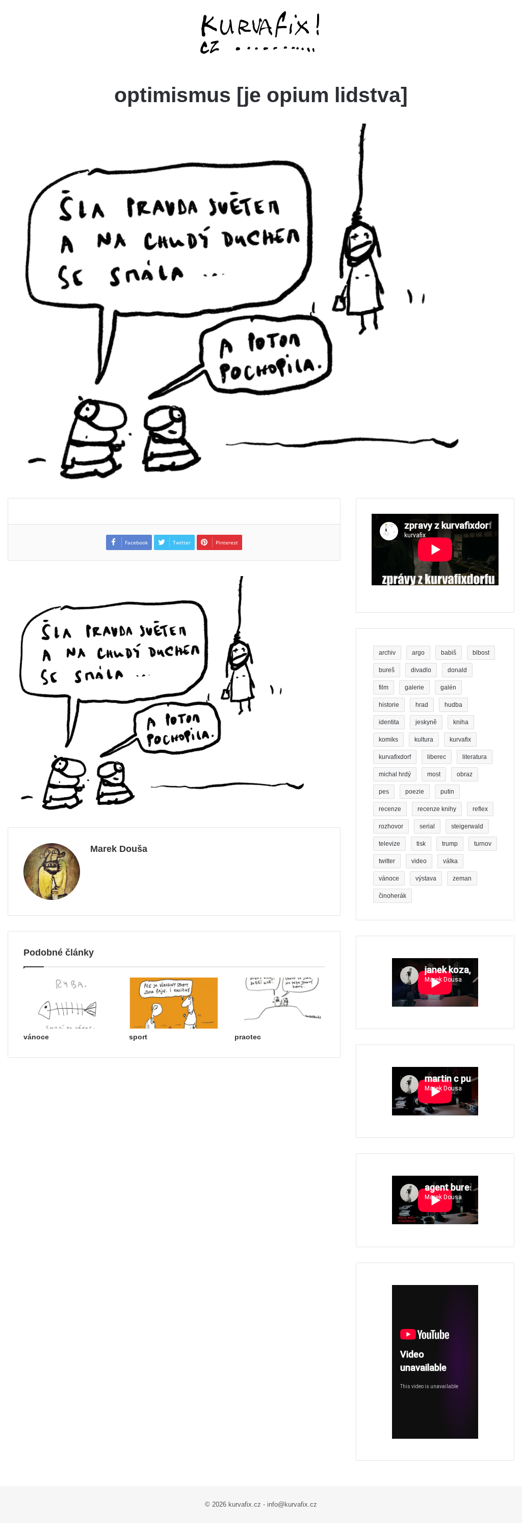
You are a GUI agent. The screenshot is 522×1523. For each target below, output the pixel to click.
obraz (465, 774)
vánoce (36, 1037)
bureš (387, 670)
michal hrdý (395, 774)
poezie (414, 791)
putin (447, 791)
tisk (421, 843)
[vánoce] (68, 1003)
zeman (462, 878)
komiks (388, 739)
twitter (387, 861)
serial (427, 826)
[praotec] (279, 1003)
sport (138, 1037)
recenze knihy (436, 809)
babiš (448, 652)
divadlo (421, 670)
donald (457, 670)
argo (418, 652)
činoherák (392, 895)
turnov (482, 843)
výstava (425, 878)
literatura (474, 756)
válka (450, 861)
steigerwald (467, 826)
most (433, 774)
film (383, 687)
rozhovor (391, 826)
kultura (423, 739)
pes (384, 791)
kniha (460, 722)
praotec (247, 1037)
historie (389, 704)
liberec (436, 756)
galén (448, 687)
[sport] (174, 1003)
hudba (453, 704)
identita (389, 722)
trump (450, 843)
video (419, 861)
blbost (481, 652)
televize (389, 843)
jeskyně (426, 722)
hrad (421, 704)
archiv (387, 652)
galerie (414, 687)
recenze (390, 809)
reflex (480, 809)
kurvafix (460, 739)
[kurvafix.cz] (261, 33)
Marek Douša (118, 849)
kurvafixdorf (395, 756)
